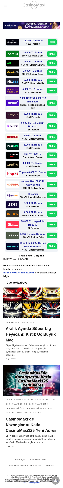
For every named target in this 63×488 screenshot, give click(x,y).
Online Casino (33, 413)
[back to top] (55, 480)
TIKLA (52, 54)
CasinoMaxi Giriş (39, 404)
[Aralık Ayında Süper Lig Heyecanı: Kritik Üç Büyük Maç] (31, 303)
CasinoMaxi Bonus (16, 404)
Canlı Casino (13, 399)
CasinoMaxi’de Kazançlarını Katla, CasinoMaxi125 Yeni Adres (31, 425)
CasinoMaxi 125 (46, 399)
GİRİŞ (52, 42)
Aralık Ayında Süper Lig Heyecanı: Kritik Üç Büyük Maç (31, 334)
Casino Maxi (13, 322)
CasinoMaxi (28, 322)
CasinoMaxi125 (14, 413)
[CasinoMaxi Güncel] (34, 4)
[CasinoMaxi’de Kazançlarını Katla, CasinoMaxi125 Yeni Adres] (31, 380)
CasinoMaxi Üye (15, 408)
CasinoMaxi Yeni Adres (39, 408)
